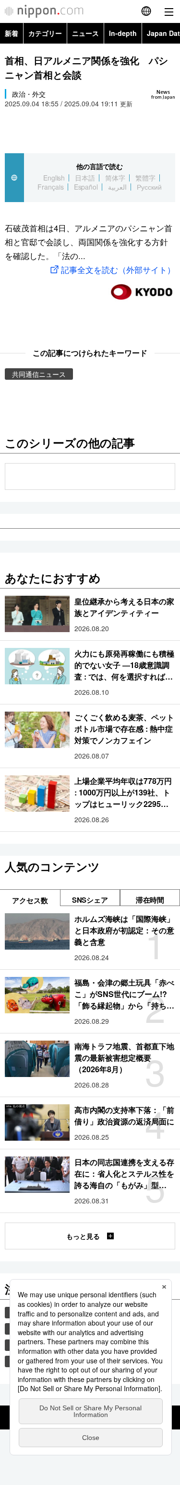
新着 (11, 33)
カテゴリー (45, 33)
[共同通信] (141, 288)
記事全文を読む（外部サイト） (118, 269)
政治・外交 (29, 94)
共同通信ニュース (39, 374)
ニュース (85, 33)
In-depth (123, 33)
